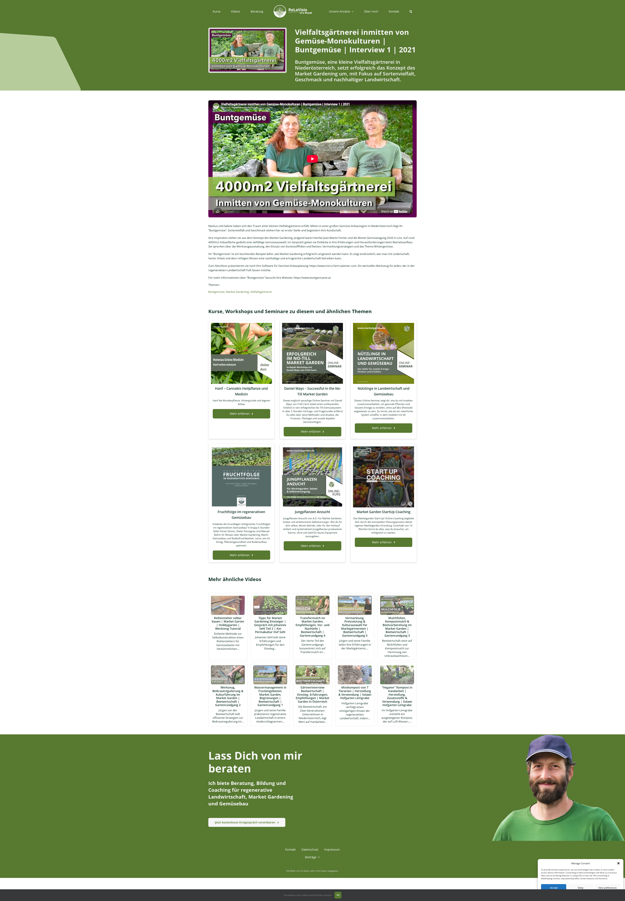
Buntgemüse (216, 292)
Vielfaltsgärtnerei (261, 292)
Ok (338, 895)
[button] (618, 863)
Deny (580, 887)
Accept (553, 887)
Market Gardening (237, 292)
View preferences (607, 887)
